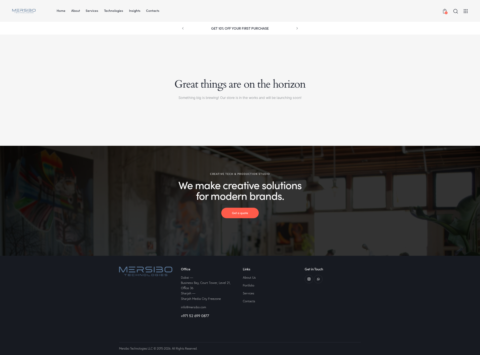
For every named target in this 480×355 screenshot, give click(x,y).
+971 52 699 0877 (195, 315)
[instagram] (309, 279)
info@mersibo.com (193, 307)
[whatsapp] (318, 279)
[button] (183, 28)
